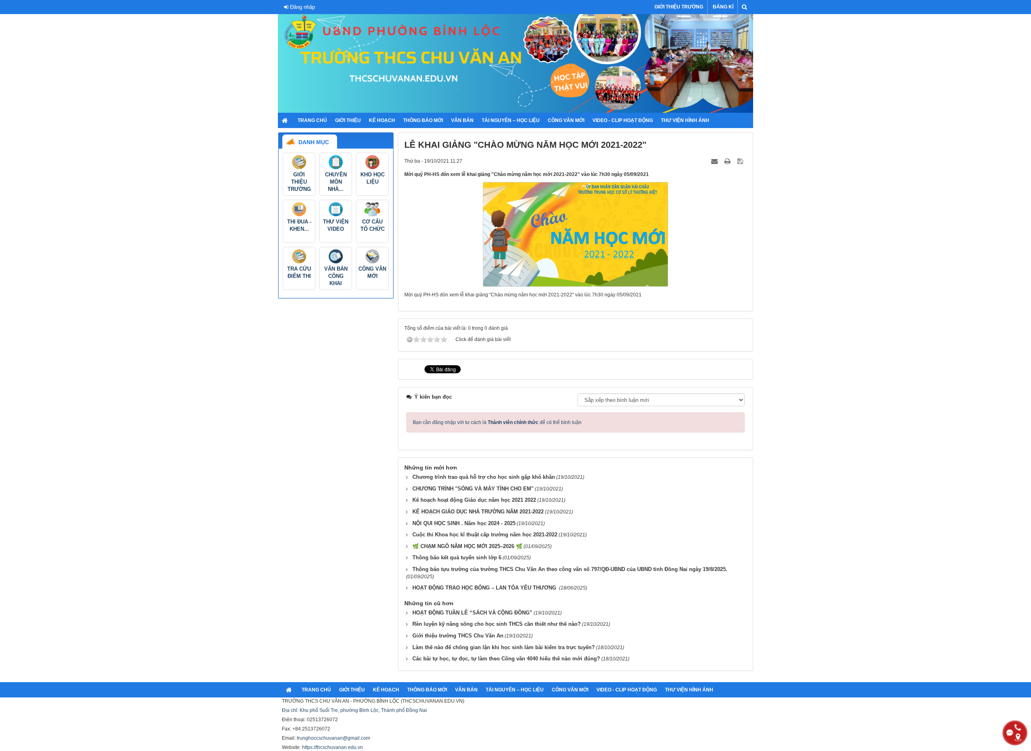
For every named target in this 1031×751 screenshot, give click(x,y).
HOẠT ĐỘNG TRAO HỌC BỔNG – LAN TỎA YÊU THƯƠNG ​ (485, 588)
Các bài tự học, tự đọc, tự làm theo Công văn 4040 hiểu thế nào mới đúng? (506, 659)
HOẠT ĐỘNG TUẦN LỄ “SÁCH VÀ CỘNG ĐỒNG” (472, 613)
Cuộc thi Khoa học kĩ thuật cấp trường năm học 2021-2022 (484, 535)
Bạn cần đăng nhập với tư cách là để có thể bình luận (497, 422)
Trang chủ (312, 120)
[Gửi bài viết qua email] (715, 161)
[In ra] (728, 161)
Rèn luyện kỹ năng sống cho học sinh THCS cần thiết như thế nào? (496, 624)
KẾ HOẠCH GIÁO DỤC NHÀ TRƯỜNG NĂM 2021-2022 (478, 512)
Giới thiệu (348, 120)
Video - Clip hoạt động (622, 120)
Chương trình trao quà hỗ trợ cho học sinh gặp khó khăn (483, 477)
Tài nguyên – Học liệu (511, 120)
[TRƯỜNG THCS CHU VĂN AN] (515, 63)
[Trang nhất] (286, 120)
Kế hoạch (382, 120)
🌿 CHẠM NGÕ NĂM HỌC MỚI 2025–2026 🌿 (467, 546)
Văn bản (462, 120)
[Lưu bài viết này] (741, 161)
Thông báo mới (423, 120)
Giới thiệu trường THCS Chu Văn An (457, 636)
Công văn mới (566, 120)
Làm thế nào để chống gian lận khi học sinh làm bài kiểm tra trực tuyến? (503, 647)
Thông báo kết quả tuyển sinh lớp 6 (456, 557)
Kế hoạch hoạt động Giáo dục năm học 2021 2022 (474, 500)
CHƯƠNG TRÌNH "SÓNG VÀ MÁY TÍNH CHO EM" (473, 489)
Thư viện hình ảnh (685, 120)
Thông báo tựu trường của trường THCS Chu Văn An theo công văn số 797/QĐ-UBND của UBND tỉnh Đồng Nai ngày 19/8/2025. (569, 569)
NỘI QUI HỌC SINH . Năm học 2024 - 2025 (464, 523)
